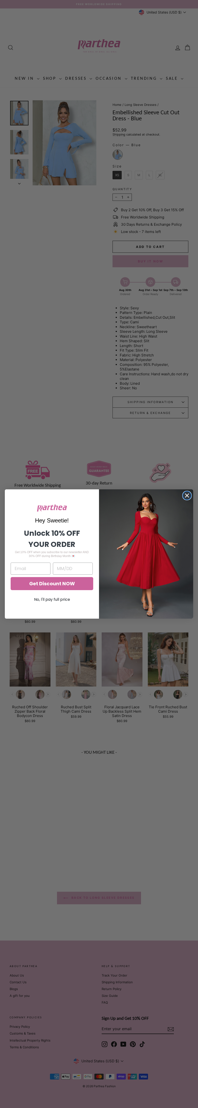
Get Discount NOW (52, 583)
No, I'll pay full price (52, 599)
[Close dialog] (187, 495)
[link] (52, 508)
